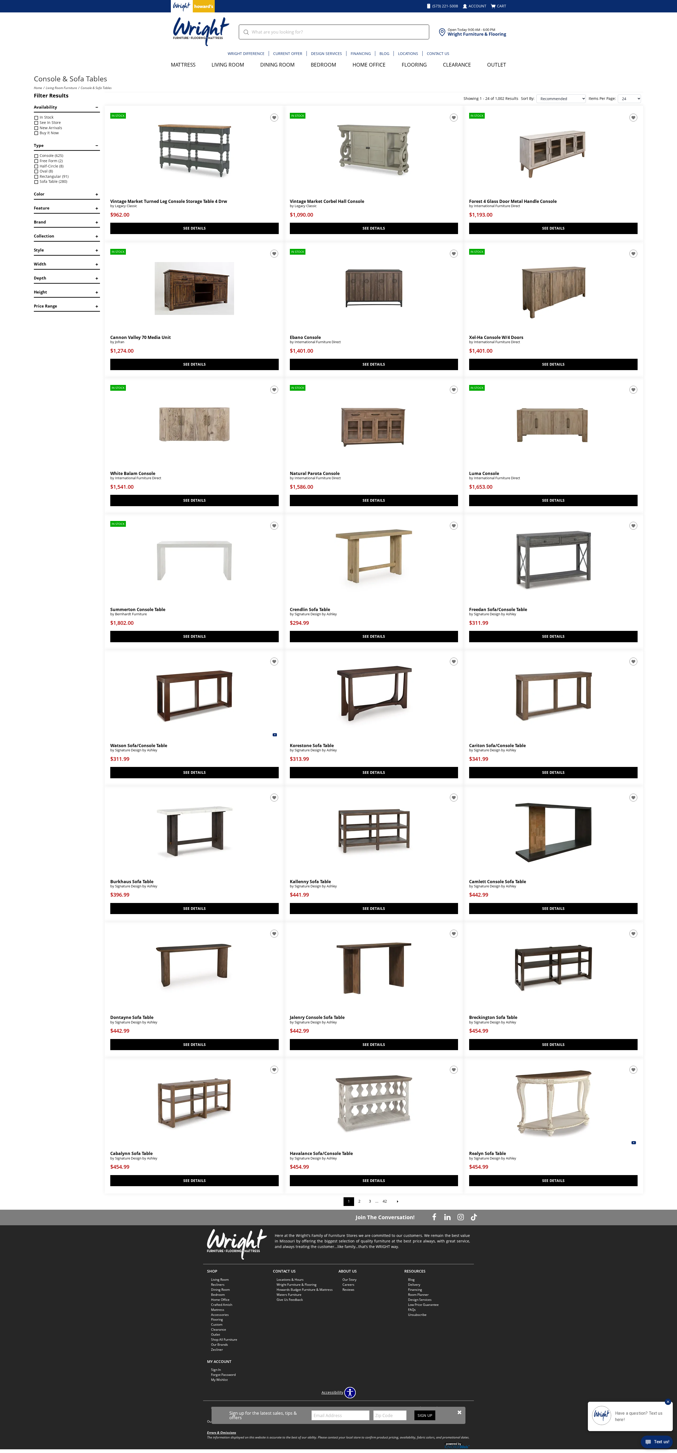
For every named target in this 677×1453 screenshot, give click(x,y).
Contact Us (438, 53)
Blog (384, 53)
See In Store (50, 122)
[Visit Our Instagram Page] (461, 1216)
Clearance (457, 64)
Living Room (228, 64)
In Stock (46, 117)
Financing (361, 53)
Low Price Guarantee (423, 1304)
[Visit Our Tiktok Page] (474, 1216)
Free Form (51, 160)
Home (38, 88)
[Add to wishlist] (274, 118)
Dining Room (277, 64)
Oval (46, 171)
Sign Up (425, 1415)
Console (51, 155)
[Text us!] (657, 1442)
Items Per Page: (602, 98)
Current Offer (287, 53)
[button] (459, 1412)
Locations (408, 53)
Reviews (348, 1289)
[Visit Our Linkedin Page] (448, 1216)
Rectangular (53, 176)
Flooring (414, 64)
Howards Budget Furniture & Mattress (305, 1289)
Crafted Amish (221, 1304)
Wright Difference (246, 53)
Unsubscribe (417, 1314)
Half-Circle (51, 166)
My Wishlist (219, 1379)
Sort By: (527, 98)
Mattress (183, 64)
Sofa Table (53, 181)
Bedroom (323, 64)
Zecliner (217, 1349)
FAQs (412, 1309)
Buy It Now (49, 132)
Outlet (496, 64)
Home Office (369, 64)
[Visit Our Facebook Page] (435, 1216)
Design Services (326, 53)
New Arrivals (50, 127)
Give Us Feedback (290, 1299)
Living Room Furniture (61, 88)
